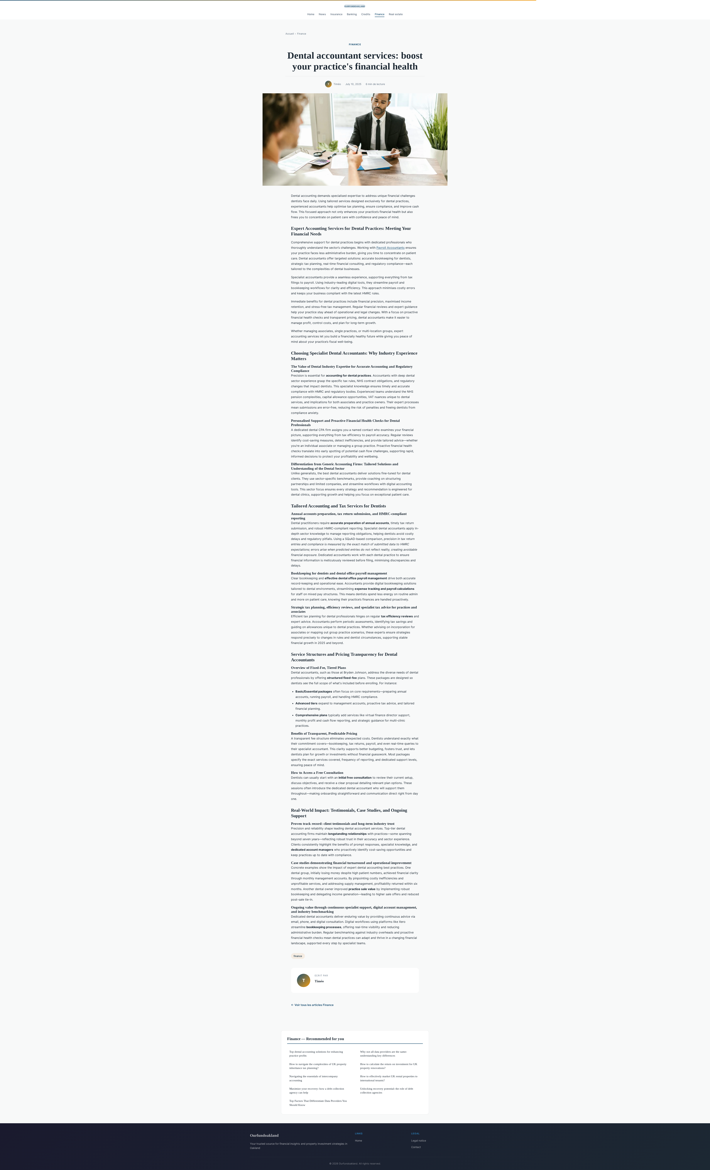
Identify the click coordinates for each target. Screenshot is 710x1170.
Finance (379, 14)
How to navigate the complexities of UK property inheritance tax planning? (317, 1065)
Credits (365, 14)
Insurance (336, 14)
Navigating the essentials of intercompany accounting (313, 1078)
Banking (352, 14)
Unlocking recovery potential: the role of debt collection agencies (386, 1090)
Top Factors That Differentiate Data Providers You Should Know (318, 1102)
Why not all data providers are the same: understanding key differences (383, 1053)
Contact (416, 1147)
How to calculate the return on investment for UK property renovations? (388, 1065)
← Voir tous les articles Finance (312, 1005)
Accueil (289, 33)
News (322, 14)
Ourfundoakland (264, 1135)
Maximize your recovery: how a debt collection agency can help (316, 1090)
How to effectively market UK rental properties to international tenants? (388, 1078)
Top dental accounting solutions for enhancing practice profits (316, 1053)
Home (310, 14)
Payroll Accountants (390, 247)
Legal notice (418, 1140)
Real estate (396, 14)
